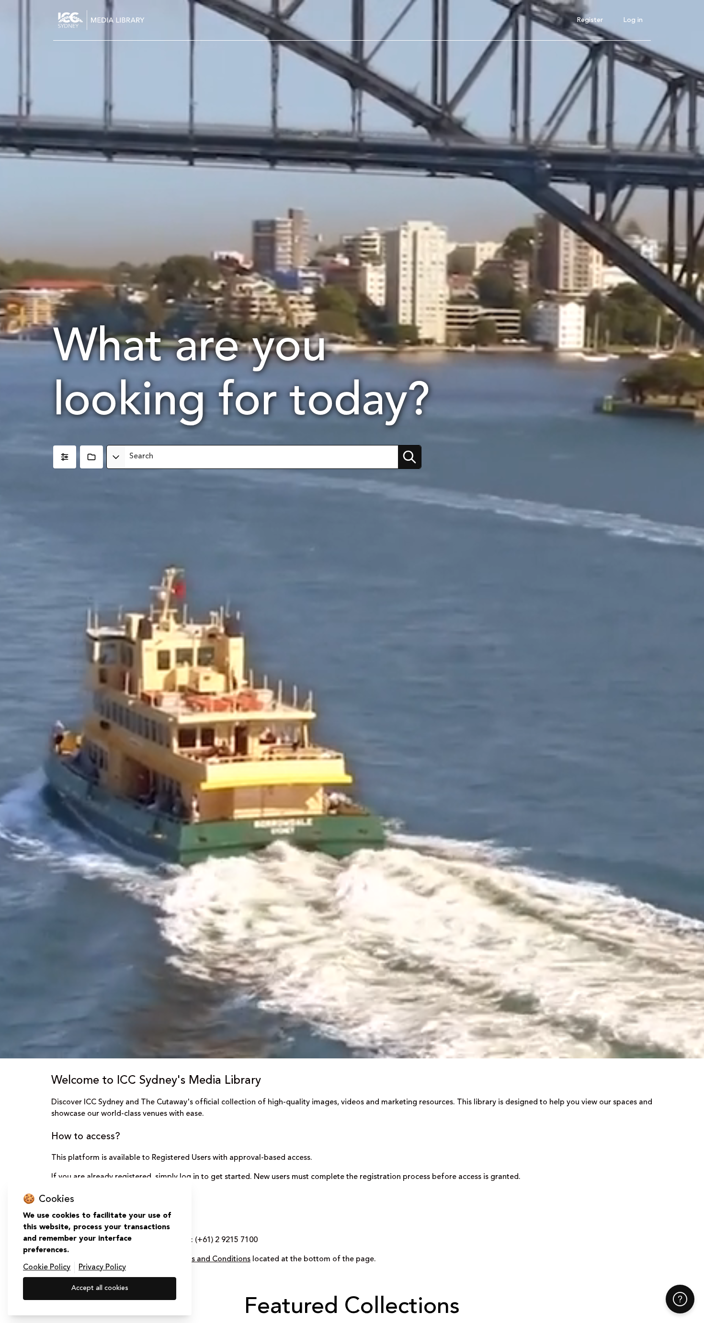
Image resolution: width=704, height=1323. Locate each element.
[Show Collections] (91, 456)
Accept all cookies (99, 1288)
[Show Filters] (64, 456)
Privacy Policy (102, 1267)
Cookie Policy (46, 1267)
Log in (633, 20)
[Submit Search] (409, 456)
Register (590, 20)
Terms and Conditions (211, 1259)
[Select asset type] (116, 456)
